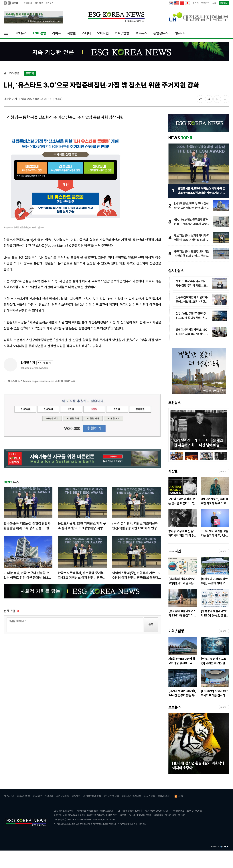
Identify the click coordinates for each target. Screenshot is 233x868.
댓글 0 (58, 99)
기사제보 (39, 3)
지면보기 (50, 3)
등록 (151, 624)
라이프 (56, 33)
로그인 (196, 3)
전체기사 (28, 3)
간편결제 (49, 796)
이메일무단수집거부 (131, 796)
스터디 (86, 33)
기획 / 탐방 (122, 33)
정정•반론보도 (165, 796)
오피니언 (103, 33)
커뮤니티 (180, 33)
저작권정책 (149, 796)
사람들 (71, 33)
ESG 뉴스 (20, 33)
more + (224, 471)
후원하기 (224, 3)
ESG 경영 (39, 33)
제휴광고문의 (23, 796)
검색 (214, 3)
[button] (173, 431)
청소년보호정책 (111, 796)
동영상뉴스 (160, 33)
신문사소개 (9, 796)
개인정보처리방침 (92, 796)
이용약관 (76, 796)
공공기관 (30, 73)
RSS (180, 796)
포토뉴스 (141, 33)
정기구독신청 (62, 796)
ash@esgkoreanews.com (34, 368)
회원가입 (205, 3)
